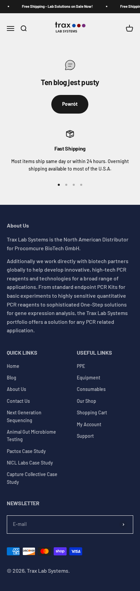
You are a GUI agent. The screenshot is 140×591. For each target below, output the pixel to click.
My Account (89, 424)
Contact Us (18, 401)
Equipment (88, 377)
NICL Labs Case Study (30, 463)
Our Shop (86, 401)
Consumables (91, 389)
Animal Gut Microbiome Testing (31, 435)
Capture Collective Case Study (32, 478)
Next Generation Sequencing (24, 416)
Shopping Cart (92, 412)
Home (13, 366)
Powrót (69, 104)
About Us (16, 389)
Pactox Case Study (26, 451)
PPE (81, 366)
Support (85, 436)
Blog (11, 377)
